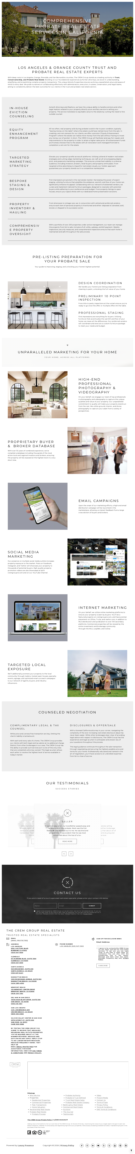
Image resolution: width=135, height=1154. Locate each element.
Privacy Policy (87, 914)
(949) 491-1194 (17, 993)
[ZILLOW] (115, 1145)
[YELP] (104, 1145)
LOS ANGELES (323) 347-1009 (72, 946)
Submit (92, 906)
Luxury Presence (26, 1145)
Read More (67, 841)
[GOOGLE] (120, 1145)
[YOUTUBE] (98, 1145)
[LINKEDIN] (93, 1145)
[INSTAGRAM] (87, 1145)
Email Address (103, 942)
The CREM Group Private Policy (39, 1120)
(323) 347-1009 (17, 952)
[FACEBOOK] (82, 1145)
